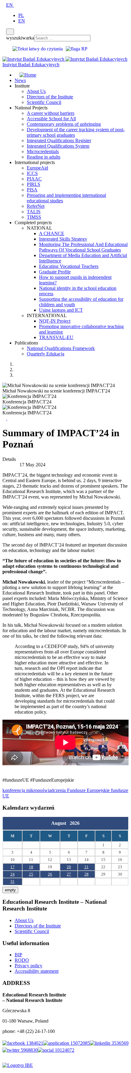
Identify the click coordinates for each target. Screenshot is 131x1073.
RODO (22, 960)
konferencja (14, 790)
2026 (75, 823)
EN (10, 5)
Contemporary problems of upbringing (64, 124)
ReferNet (35, 206)
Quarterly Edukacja (45, 353)
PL (21, 15)
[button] (4, 418)
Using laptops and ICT (61, 310)
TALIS (34, 211)
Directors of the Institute (50, 96)
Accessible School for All (51, 118)
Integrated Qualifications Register (59, 140)
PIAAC (34, 178)
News (20, 80)
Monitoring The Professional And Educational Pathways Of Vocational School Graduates (83, 247)
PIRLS (33, 184)
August (60, 823)
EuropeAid (37, 167)
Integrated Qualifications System (58, 146)
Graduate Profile (55, 271)
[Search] (10, 32)
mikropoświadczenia (46, 790)
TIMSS (34, 217)
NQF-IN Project (54, 321)
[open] (4, 5)
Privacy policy (28, 965)
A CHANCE (51, 233)
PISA (32, 189)
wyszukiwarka (20, 37)
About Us (36, 91)
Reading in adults (43, 156)
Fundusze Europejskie (89, 790)
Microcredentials (43, 151)
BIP (18, 954)
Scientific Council (44, 102)
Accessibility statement (36, 971)
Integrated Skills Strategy (63, 239)
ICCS (32, 173)
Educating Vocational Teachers (68, 266)
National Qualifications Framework (61, 348)
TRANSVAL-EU (56, 337)
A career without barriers (50, 113)
